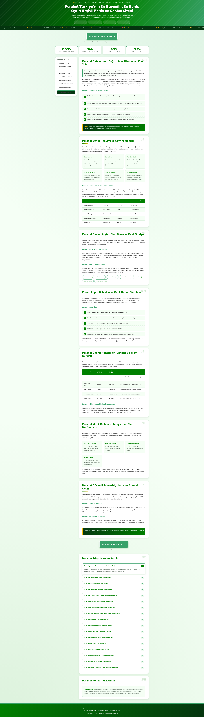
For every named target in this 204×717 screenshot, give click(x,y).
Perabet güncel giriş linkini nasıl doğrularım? (97, 577)
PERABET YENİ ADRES (113, 544)
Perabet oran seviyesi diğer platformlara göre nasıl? (99, 655)
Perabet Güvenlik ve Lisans (66, 83)
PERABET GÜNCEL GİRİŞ (102, 36)
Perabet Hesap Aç (66, 92)
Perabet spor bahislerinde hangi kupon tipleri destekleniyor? (102, 613)
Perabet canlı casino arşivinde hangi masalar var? (99, 601)
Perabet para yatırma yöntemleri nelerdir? (96, 619)
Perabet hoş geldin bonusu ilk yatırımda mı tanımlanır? (100, 595)
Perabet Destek (123, 708)
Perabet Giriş (80, 708)
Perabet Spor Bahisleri (64, 73)
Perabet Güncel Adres (91, 708)
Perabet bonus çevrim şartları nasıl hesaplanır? (98, 589)
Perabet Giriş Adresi (64, 63)
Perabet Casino (113, 708)
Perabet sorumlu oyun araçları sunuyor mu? (97, 661)
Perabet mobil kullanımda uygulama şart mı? (97, 631)
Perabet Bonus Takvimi (65, 66)
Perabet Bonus (103, 708)
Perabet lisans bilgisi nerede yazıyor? (95, 643)
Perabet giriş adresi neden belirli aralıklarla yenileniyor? (100, 566)
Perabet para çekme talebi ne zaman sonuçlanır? (98, 625)
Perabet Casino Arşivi (64, 70)
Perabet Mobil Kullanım (65, 80)
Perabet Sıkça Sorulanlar (65, 87)
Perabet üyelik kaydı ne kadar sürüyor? (96, 583)
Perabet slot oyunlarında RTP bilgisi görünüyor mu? (99, 607)
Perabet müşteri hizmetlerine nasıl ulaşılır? (96, 649)
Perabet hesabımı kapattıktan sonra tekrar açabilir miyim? (101, 667)
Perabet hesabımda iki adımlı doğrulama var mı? (98, 637)
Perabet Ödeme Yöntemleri (66, 77)
